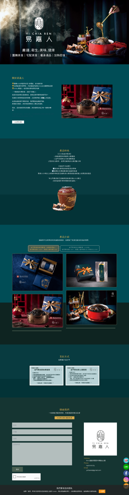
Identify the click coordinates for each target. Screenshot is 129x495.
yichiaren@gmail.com (93, 470)
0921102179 (90, 465)
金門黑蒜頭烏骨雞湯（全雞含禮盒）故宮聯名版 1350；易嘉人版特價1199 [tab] (43, 248)
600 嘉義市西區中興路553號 (96, 460)
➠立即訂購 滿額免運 (64, 418)
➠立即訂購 (18, 122)
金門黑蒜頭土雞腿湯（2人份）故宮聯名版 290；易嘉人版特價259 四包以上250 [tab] (80, 248)
